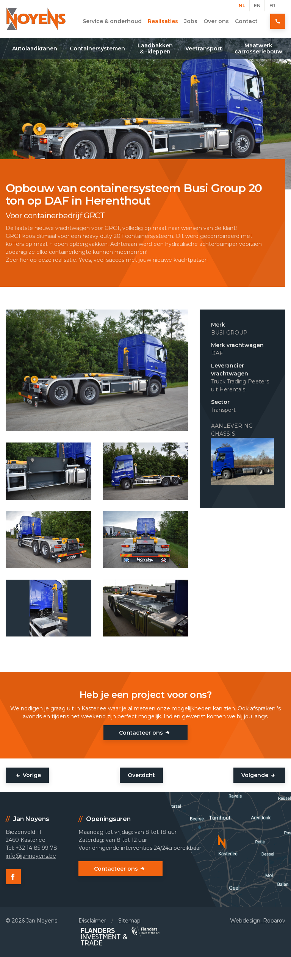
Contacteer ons (141, 732)
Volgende (254, 775)
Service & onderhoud (112, 21)
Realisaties (163, 21)
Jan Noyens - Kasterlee (36, 19)
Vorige (32, 775)
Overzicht (141, 775)
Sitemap (129, 920)
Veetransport (203, 48)
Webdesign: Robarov (257, 920)
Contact (246, 21)
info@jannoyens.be (31, 855)
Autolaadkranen (34, 48)
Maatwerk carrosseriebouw (258, 48)
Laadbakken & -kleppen (155, 48)
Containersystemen (97, 48)
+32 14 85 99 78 (277, 21)
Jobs (190, 21)
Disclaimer (92, 920)
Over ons (216, 21)
